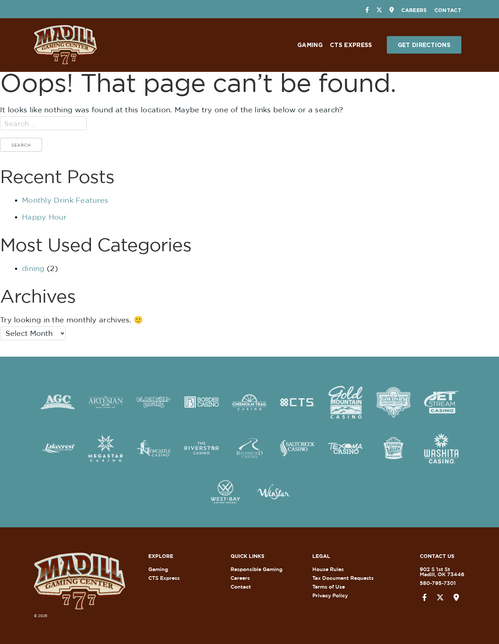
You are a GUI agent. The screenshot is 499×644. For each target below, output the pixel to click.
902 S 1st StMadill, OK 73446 (442, 571)
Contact (447, 10)
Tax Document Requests (343, 578)
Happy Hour (44, 217)
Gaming (310, 45)
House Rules (328, 569)
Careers (414, 10)
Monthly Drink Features (65, 200)
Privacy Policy (330, 595)
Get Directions (424, 45)
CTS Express (351, 45)
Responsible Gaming (256, 569)
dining (33, 268)
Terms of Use (328, 586)
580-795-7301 (438, 583)
